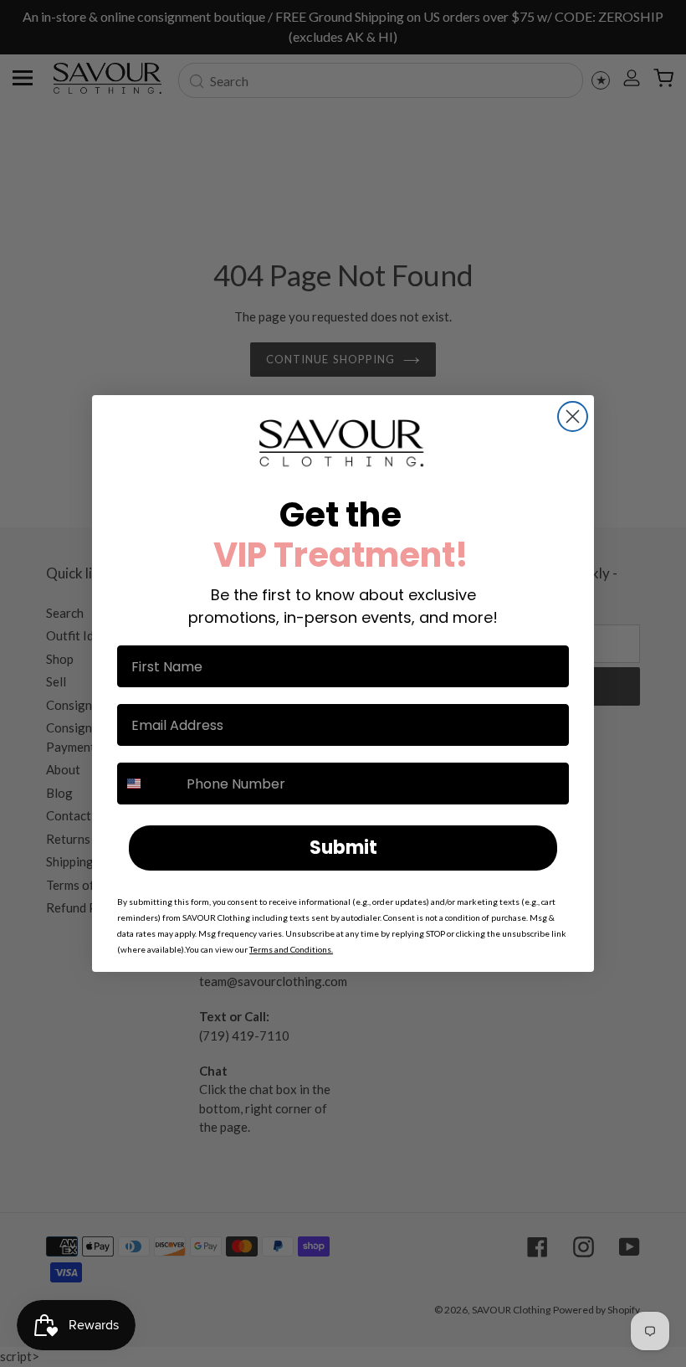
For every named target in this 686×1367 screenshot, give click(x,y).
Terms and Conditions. (291, 949)
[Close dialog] (572, 416)
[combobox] (148, 783)
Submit (343, 848)
